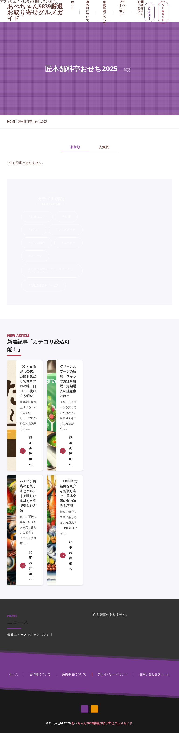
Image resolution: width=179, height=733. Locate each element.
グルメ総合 (41, 243)
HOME (11, 121)
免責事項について (74, 674)
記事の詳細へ (30, 451)
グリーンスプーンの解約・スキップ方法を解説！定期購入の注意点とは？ (68, 381)
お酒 (71, 217)
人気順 (104, 147)
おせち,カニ (41, 217)
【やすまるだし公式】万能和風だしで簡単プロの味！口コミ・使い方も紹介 (28, 381)
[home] (84, 709)
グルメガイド (70, 230)
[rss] (94, 709)
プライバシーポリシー (113, 674)
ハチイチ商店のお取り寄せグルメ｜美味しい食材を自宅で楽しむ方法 (28, 496)
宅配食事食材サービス (48, 285)
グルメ (38, 230)
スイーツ (40, 256)
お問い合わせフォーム (154, 674)
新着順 (75, 147)
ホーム (13, 674)
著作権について (40, 674)
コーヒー (73, 243)
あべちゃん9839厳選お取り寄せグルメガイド (35, 12)
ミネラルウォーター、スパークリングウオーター (55, 270)
